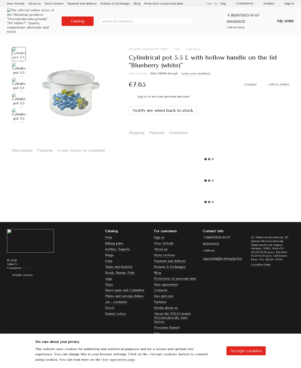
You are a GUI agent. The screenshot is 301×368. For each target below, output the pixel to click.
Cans (108, 261)
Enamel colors (115, 313)
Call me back (236, 27)
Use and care (164, 296)
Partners (160, 302)
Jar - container (116, 302)
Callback (209, 250)
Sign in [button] (142, 96)
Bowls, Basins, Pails (120, 273)
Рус (216, 3)
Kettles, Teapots (117, 249)
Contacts (160, 290)
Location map (260, 264)
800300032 (236, 21)
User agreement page (118, 360)
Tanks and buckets (118, 267)
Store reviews (54, 3)
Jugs (108, 278)
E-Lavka (27, 268)
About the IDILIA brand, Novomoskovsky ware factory (172, 318)
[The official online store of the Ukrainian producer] (30, 240)
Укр (209, 3)
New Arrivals (15, 3)
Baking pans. (114, 243)
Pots (108, 237)
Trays (109, 284)
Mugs (109, 255)
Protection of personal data (163, 3)
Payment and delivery (82, 3)
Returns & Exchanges (115, 3)
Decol (109, 308)
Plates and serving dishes (124, 296)
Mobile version (22, 275)
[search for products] (188, 21)
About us (34, 3)
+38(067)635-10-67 (243, 15)
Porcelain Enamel (166, 327)
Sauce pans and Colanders (124, 290)
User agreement (166, 284)
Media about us (166, 308)
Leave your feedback (195, 73)
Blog (137, 3)
